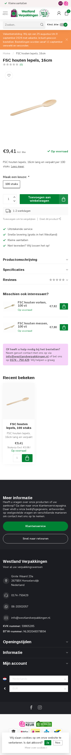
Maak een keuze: (16, 177)
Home (6, 53)
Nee (57, 743)
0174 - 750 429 (19, 360)
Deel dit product (49, 219)
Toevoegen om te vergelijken (19, 219)
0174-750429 (19, 595)
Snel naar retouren (36, 538)
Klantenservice (35, 526)
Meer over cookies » (36, 747)
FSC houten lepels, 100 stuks (18, 425)
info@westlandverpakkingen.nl (27, 356)
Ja (48, 743)
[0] (66, 13)
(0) (21, 64)
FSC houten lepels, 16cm (31, 53)
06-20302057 (19, 606)
